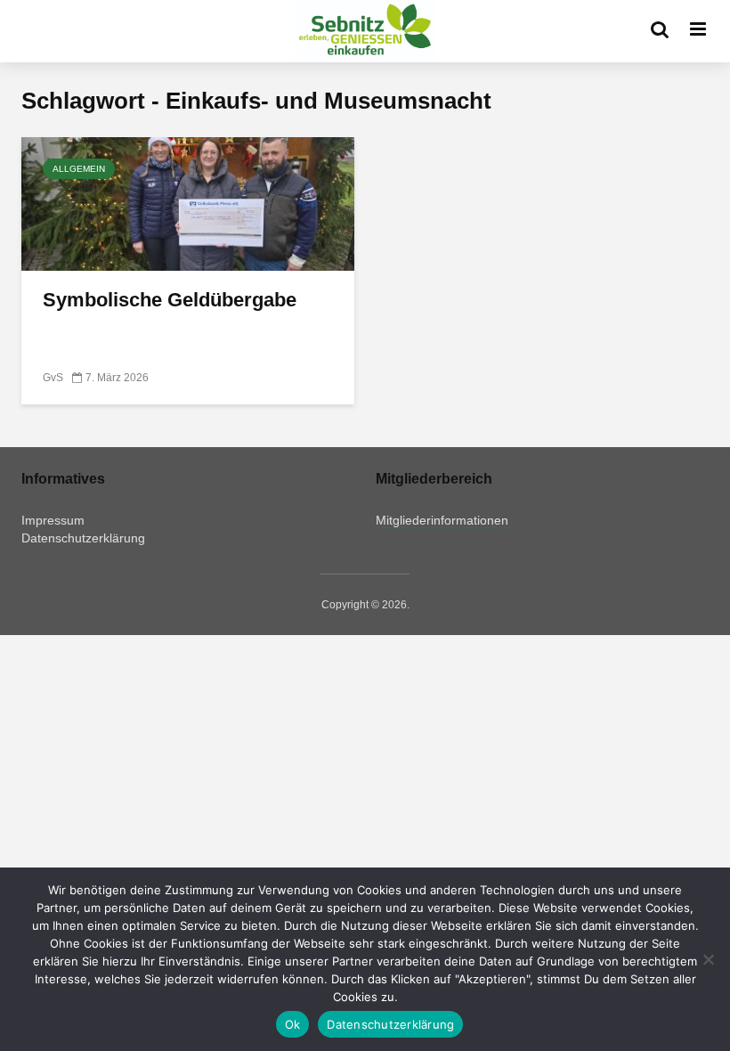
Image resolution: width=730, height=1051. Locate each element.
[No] (708, 959)
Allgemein (79, 169)
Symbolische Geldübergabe (169, 300)
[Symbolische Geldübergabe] (187, 202)
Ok (293, 1024)
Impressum (53, 520)
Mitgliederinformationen (442, 520)
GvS (53, 377)
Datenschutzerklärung (83, 538)
